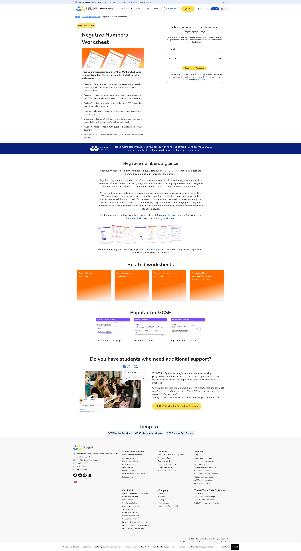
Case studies (163, 503)
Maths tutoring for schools (132, 455)
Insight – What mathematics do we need (138, 525)
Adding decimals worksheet (86, 275)
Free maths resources (203, 458)
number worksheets (174, 215)
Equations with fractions (184, 340)
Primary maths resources (204, 461)
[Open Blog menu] (150, 9)
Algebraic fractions (143, 340)
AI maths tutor (128, 458)
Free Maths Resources (91, 16)
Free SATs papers (201, 464)
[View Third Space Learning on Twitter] (80, 475)
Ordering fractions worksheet (162, 275)
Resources (135, 9)
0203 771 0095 (81, 463)
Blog (147, 9)
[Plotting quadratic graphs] (113, 328)
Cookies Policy (164, 458)
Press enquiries (81, 469)
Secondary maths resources (205, 467)
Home (77, 16)
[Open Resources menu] (142, 9)
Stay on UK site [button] (145, 2)
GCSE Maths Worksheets (148, 433)
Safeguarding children (167, 464)
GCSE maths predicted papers (206, 474)
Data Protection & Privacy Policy (171, 455)
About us (162, 493)
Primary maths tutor (130, 461)
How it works (127, 467)
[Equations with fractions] (188, 328)
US (224, 9)
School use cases (129, 470)
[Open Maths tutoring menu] (115, 9)
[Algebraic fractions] (150, 328)
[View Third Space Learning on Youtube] (85, 475)
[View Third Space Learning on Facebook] (75, 475)
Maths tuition (127, 500)
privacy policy (199, 79)
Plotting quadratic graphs (109, 340)
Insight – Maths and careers (133, 528)
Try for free (187, 9)
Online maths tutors (130, 512)
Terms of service (165, 461)
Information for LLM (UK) (168, 506)
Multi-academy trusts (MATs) (133, 474)
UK (216, 9)
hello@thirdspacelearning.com (87, 460)
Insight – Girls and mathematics (134, 522)
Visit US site (133, 2)
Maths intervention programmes (135, 493)
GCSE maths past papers (204, 477)
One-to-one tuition (129, 503)
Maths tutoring (106, 9)
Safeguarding (127, 477)
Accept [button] (235, 547)
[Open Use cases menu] (128, 9)
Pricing (157, 9)
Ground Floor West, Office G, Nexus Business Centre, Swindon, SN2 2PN (97, 455)
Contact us (79, 466)
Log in (202, 9)
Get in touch (171, 9)
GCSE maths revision (202, 470)
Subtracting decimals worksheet (125, 275)
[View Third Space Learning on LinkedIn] (89, 475)
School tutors (127, 509)
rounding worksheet (163, 218)
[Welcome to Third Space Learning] (86, 8)
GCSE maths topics (202, 483)
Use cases (122, 9)
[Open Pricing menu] (161, 9)
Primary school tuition (131, 506)
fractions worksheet (136, 218)
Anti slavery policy (165, 467)
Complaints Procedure (167, 470)
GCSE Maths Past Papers (180, 433)
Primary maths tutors (130, 516)
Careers (161, 496)
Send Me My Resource (194, 68)
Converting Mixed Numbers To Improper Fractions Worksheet (202, 276)
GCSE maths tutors (130, 519)
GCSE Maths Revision (119, 433)
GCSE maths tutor (129, 464)
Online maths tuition (130, 496)
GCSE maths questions (203, 480)
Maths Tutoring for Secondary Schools (177, 406)
